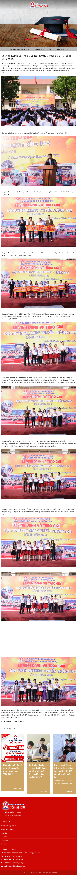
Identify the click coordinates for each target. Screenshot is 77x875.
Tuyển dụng (4, 840)
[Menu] (2, 4)
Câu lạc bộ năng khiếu (43, 49)
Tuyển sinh (4, 837)
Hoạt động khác (62, 49)
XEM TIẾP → (18, 788)
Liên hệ (3, 844)
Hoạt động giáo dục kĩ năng (19, 49)
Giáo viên (4, 833)
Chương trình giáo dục (7, 829)
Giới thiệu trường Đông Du (8, 826)
